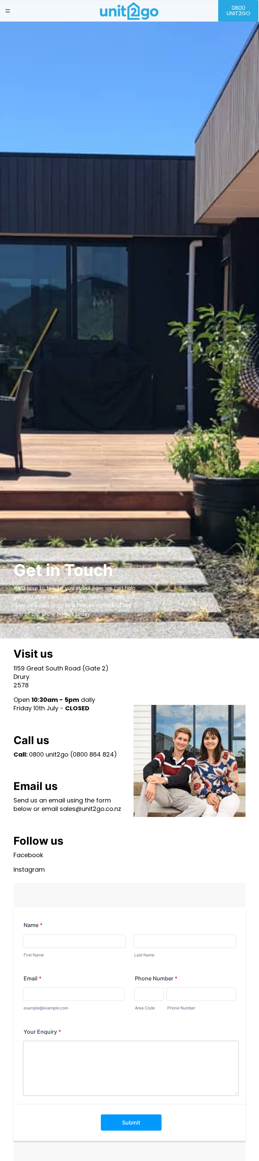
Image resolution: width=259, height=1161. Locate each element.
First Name (34, 954)
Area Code (145, 1007)
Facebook (28, 855)
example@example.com (46, 1007)
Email (32, 978)
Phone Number (156, 978)
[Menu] (8, 11)
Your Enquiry (42, 1031)
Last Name (144, 954)
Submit (131, 1122)
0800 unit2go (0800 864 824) (73, 754)
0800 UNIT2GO (238, 10)
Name (33, 925)
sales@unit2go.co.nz (90, 808)
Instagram (29, 869)
